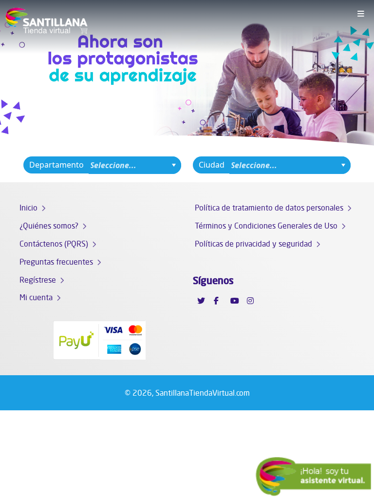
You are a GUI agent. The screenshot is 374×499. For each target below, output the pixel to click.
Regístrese (37, 280)
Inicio (28, 207)
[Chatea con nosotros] (313, 477)
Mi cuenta (36, 297)
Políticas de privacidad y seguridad (253, 244)
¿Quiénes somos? (48, 225)
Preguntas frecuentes (56, 262)
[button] (28, 74)
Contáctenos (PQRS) (53, 244)
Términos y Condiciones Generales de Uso (266, 225)
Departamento (56, 164)
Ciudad (211, 164)
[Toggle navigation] (361, 14)
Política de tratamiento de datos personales (269, 207)
